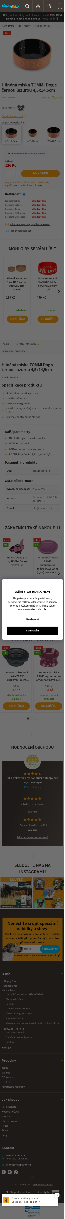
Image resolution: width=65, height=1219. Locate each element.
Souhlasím (32, 630)
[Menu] (59, 6)
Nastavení (32, 619)
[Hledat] (27, 6)
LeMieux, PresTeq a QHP (26, 1202)
